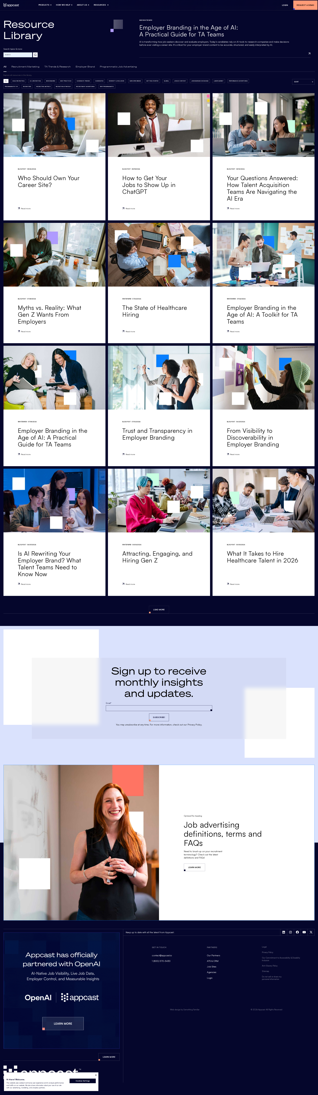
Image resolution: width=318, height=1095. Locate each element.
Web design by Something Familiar (184, 1009)
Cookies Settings (83, 1081)
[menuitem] (46, 5)
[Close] (96, 1075)
